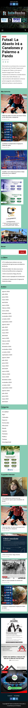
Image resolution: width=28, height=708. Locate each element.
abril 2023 (5, 401)
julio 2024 (5, 360)
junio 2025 (5, 330)
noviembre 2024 (7, 349)
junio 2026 (5, 297)
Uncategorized (6, 442)
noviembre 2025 (7, 316)
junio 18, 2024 (6, 59)
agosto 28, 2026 (6, 147)
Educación (5, 425)
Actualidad (5, 412)
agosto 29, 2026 (6, 119)
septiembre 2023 (7, 388)
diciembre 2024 (6, 346)
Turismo (4, 439)
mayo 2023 (5, 399)
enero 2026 (5, 310)
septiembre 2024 (7, 355)
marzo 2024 (5, 371)
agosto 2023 (6, 390)
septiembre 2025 (7, 322)
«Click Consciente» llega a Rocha (11, 274)
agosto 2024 (6, 357)
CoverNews (10, 705)
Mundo (4, 428)
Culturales (5, 417)
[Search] (25, 30)
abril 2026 (5, 302)
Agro (3, 414)
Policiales (5, 434)
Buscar (3, 246)
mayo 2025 (5, 332)
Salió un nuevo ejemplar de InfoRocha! (13, 276)
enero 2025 (5, 344)
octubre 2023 (6, 385)
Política (4, 436)
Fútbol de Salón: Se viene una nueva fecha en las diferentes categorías (12, 270)
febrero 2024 (6, 374)
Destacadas (5, 423)
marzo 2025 (5, 338)
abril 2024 (5, 368)
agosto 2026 (6, 291)
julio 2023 (5, 393)
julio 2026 (5, 294)
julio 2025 (5, 327)
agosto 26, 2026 (6, 175)
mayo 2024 (5, 366)
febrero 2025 (6, 341)
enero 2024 (5, 377)
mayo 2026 (5, 299)
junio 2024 (5, 363)
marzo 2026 (5, 305)
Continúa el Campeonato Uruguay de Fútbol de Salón (13, 280)
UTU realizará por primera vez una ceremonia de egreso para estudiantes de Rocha (13, 264)
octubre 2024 (6, 352)
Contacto (9, 695)
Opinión (4, 431)
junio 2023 (5, 396)
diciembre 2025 (6, 313)
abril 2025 (5, 335)
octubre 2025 (6, 319)
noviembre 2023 (7, 382)
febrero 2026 (6, 308)
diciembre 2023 (6, 379)
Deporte (4, 36)
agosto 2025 (6, 324)
